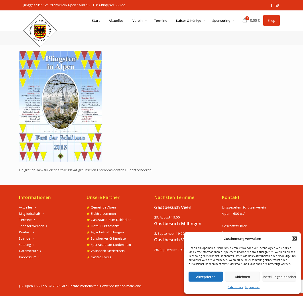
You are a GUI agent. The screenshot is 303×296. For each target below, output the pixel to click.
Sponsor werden (31, 226)
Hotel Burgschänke (105, 226)
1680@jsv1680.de (111, 5)
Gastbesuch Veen (172, 207)
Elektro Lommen (103, 213)
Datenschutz (235, 287)
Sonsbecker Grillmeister (109, 238)
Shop (271, 20)
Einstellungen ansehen (279, 276)
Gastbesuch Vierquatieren (182, 240)
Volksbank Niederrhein (108, 250)
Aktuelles (26, 207)
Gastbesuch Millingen (177, 223)
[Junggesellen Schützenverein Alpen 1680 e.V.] (40, 30)
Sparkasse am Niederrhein (111, 244)
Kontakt (25, 232)
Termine (25, 219)
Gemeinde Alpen (103, 207)
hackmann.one (130, 286)
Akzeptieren (205, 276)
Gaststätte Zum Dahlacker (111, 219)
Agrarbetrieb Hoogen (107, 232)
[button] (294, 238)
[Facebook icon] (271, 5)
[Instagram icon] (277, 5)
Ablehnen (242, 276)
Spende (24, 238)
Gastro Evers (101, 257)
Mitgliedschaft (29, 213)
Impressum (252, 287)
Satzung (25, 244)
